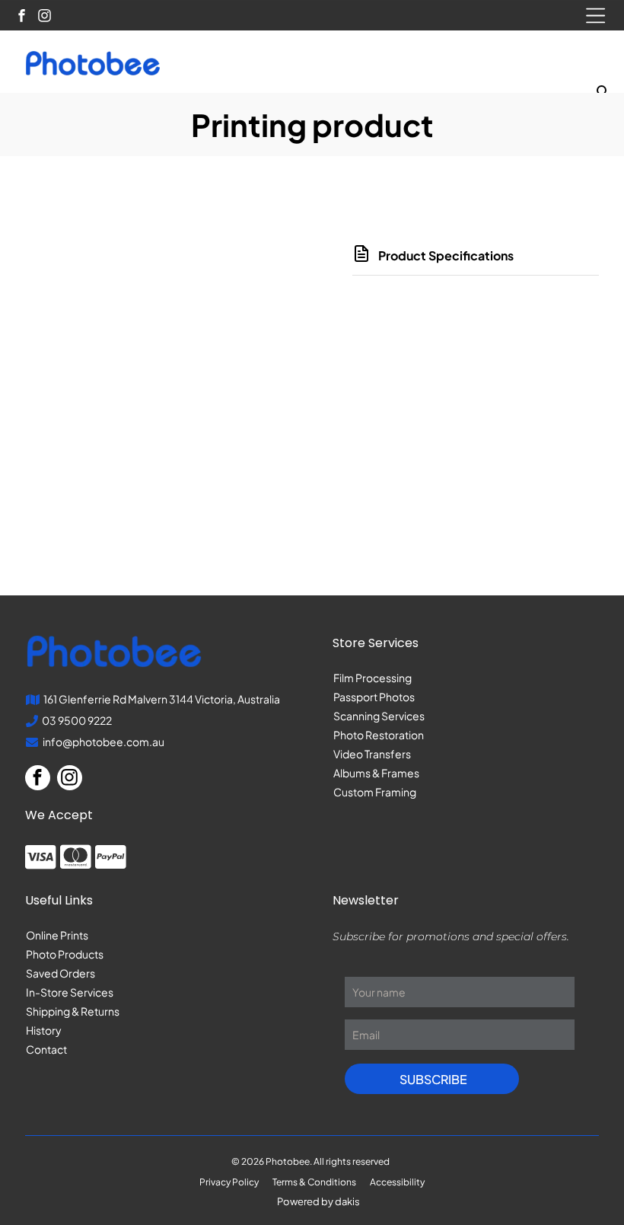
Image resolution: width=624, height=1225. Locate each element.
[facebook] (21, 17)
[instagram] (44, 17)
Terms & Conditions (314, 1182)
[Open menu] (595, 15)
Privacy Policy (229, 1182)
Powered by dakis (318, 1201)
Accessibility (397, 1182)
